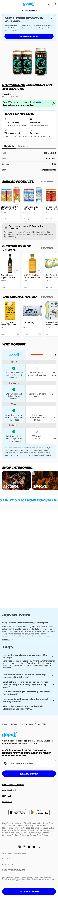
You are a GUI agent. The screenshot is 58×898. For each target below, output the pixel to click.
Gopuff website (34, 663)
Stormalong (13, 85)
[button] (54, 4)
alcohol (51, 661)
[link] (29, 4)
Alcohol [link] (14, 724)
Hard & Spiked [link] (27, 724)
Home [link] (4, 724)
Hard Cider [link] (42, 724)
